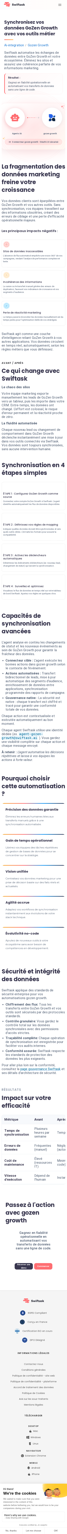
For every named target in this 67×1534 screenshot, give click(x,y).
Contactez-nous (33, 1364)
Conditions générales (33, 1370)
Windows (36, 1437)
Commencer (43, 1266)
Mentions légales (33, 1404)
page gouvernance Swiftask (40, 1069)
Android (35, 1467)
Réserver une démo (23, 1266)
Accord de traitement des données (33, 1387)
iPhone (36, 1474)
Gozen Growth (38, 45)
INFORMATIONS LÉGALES (33, 1353)
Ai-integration (14, 45)
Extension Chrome (35, 1455)
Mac (35, 1431)
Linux (35, 1443)
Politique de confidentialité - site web (33, 1375)
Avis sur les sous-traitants (33, 1399)
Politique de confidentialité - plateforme (34, 1381)
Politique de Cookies (33, 1393)
